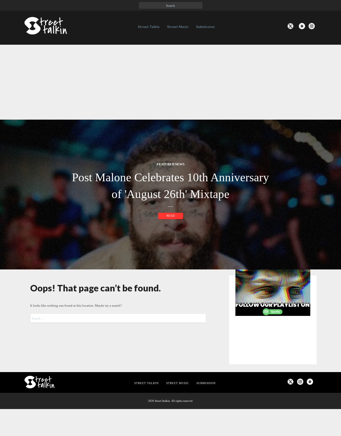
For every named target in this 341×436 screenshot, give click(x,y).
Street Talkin (149, 26)
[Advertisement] (170, 82)
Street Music (177, 26)
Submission (205, 26)
